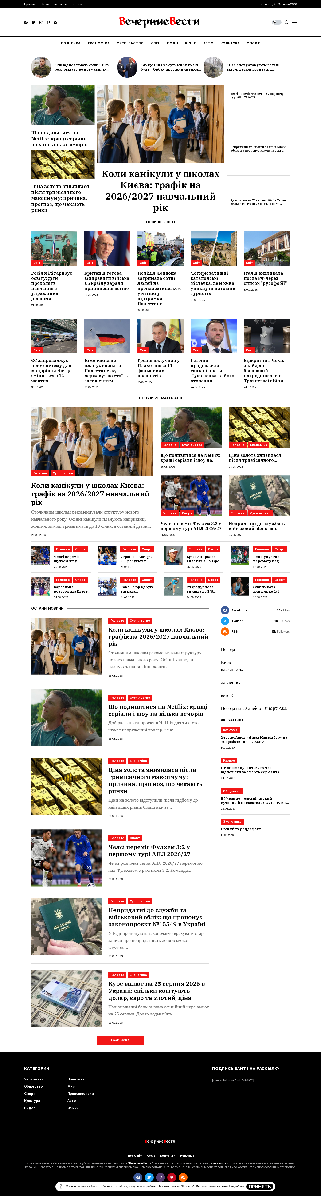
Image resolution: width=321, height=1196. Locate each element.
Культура (230, 730)
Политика (75, 1079)
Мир (71, 1086)
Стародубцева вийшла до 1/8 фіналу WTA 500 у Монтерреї (202, 593)
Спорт (187, 513)
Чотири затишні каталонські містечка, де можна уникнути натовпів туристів (213, 283)
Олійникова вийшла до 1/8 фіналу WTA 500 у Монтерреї (269, 593)
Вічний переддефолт (241, 829)
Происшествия (80, 1094)
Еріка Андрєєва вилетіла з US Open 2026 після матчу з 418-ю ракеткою (204, 563)
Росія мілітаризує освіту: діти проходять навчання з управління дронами (51, 285)
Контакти (167, 1155)
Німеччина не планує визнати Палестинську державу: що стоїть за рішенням (106, 370)
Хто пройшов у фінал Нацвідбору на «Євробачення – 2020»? (254, 739)
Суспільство (63, 473)
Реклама (187, 1155)
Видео (29, 1108)
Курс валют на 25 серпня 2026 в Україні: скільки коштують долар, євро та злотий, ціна (259, 203)
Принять (260, 1186)
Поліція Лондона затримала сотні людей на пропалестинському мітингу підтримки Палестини (159, 288)
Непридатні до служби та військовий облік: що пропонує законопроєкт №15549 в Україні (258, 150)
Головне (40, 473)
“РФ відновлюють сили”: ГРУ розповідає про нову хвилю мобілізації (82, 69)
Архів (151, 1155)
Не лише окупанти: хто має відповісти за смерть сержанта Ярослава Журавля (250, 772)
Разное (229, 760)
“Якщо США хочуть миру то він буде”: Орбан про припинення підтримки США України (169, 69)
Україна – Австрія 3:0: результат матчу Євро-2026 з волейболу (137, 563)
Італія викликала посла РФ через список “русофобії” (265, 278)
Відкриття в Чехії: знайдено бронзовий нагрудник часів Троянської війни (264, 370)
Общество (232, 791)
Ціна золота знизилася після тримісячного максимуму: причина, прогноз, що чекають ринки (60, 198)
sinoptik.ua (275, 708)
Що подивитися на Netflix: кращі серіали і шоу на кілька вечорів (60, 138)
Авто (71, 1101)
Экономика (232, 821)
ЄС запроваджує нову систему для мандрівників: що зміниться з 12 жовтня (51, 370)
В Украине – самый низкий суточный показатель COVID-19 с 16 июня (254, 802)
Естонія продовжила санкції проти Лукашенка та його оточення (212, 370)
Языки (72, 1108)
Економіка (258, 445)
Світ (36, 263)
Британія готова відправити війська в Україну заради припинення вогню (106, 280)
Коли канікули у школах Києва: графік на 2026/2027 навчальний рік (161, 190)
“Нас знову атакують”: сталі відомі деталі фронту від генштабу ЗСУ (253, 69)
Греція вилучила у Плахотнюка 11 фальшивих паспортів (158, 368)
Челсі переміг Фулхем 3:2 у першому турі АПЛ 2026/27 (257, 95)
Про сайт (134, 1155)
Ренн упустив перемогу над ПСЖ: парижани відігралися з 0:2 (268, 563)
